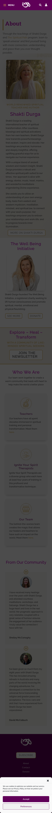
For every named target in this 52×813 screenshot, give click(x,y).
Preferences (26, 806)
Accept (26, 799)
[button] (48, 780)
